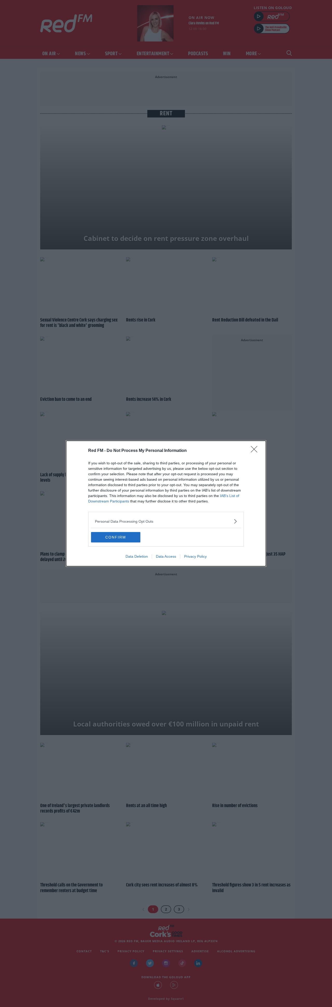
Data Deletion (137, 556)
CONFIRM (115, 537)
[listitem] (166, 521)
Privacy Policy (195, 556)
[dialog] (166, 503)
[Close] (256, 451)
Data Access (166, 556)
